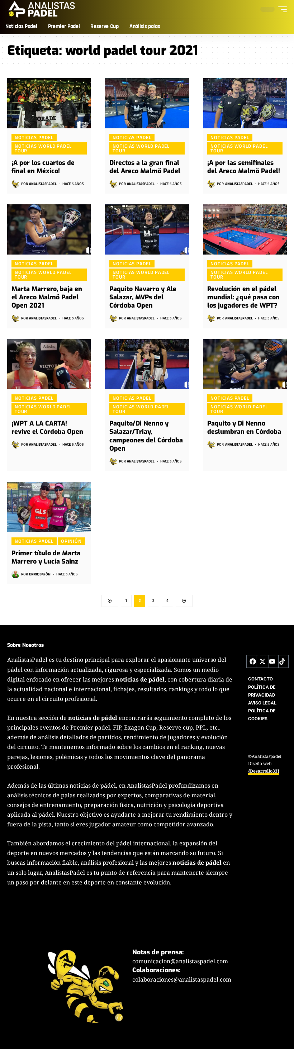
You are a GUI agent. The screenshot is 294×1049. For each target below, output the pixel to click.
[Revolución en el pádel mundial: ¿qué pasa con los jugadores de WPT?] (245, 229)
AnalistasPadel (43, 183)
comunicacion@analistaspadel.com (180, 961)
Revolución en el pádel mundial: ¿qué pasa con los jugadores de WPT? (243, 297)
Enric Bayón (40, 574)
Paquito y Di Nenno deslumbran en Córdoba (244, 427)
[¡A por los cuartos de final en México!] (49, 103)
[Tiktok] (282, 661)
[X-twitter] (262, 661)
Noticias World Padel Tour (43, 148)
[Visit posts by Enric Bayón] (15, 574)
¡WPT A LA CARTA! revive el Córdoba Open (47, 427)
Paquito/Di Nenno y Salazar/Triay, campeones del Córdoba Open (146, 436)
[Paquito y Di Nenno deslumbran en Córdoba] (245, 364)
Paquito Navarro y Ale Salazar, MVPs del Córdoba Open (142, 297)
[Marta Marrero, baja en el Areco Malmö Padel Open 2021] (49, 229)
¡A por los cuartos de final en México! (43, 166)
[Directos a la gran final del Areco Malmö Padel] (147, 103)
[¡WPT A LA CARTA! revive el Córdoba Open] (49, 364)
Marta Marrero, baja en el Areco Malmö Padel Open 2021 (46, 297)
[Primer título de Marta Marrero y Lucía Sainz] (49, 507)
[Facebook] (252, 661)
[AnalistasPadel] (41, 9)
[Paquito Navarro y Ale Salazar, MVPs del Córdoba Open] (147, 229)
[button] (281, 9)
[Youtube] (272, 661)
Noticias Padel (34, 137)
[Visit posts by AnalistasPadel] (15, 184)
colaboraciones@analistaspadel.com (181, 979)
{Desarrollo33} (263, 771)
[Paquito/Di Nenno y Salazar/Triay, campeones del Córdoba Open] (147, 364)
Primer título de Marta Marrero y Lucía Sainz (45, 557)
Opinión (71, 541)
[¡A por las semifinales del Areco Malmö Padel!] (245, 103)
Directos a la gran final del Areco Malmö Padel (144, 166)
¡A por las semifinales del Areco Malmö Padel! (243, 166)
